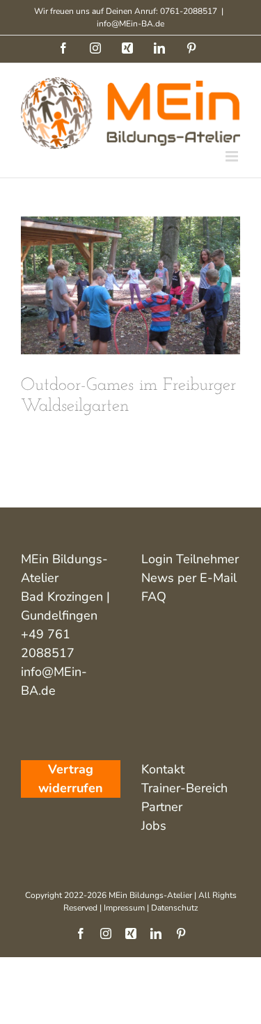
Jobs (153, 825)
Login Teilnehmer (190, 559)
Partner (161, 806)
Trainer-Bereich (184, 788)
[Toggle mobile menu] (233, 156)
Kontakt (162, 769)
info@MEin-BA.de (130, 23)
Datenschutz (174, 907)
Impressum (124, 907)
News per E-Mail (189, 577)
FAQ (153, 596)
